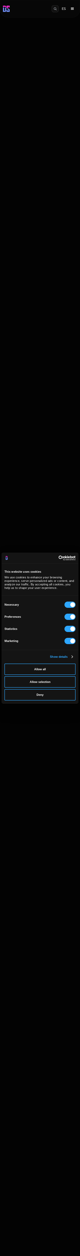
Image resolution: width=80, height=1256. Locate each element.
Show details (59, 656)
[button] (72, 8)
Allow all (40, 669)
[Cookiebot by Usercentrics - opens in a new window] (59, 558)
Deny (40, 694)
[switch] (70, 617)
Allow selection (40, 681)
